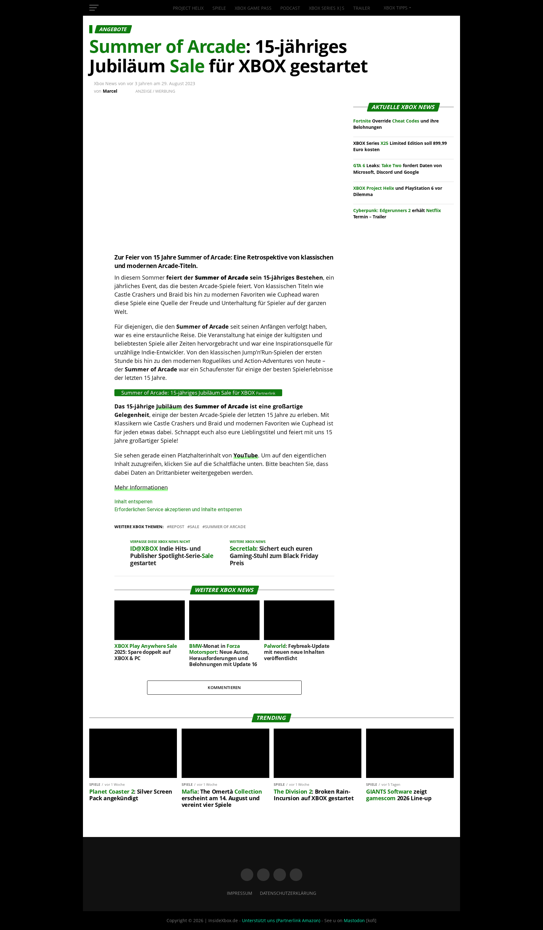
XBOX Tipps (395, 8)
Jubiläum (169, 406)
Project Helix (188, 8)
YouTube (245, 455)
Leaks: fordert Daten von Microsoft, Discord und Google (397, 168)
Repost (176, 527)
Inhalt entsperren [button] (133, 502)
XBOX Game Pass (253, 8)
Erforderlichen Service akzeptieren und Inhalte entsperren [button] (178, 509)
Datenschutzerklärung (288, 893)
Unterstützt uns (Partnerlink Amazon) (281, 920)
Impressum (239, 893)
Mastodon (354, 920)
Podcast (290, 8)
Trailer (361, 8)
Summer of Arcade (225, 527)
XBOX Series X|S (326, 8)
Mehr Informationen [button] (141, 487)
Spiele (219, 8)
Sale (194, 527)
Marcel (110, 91)
